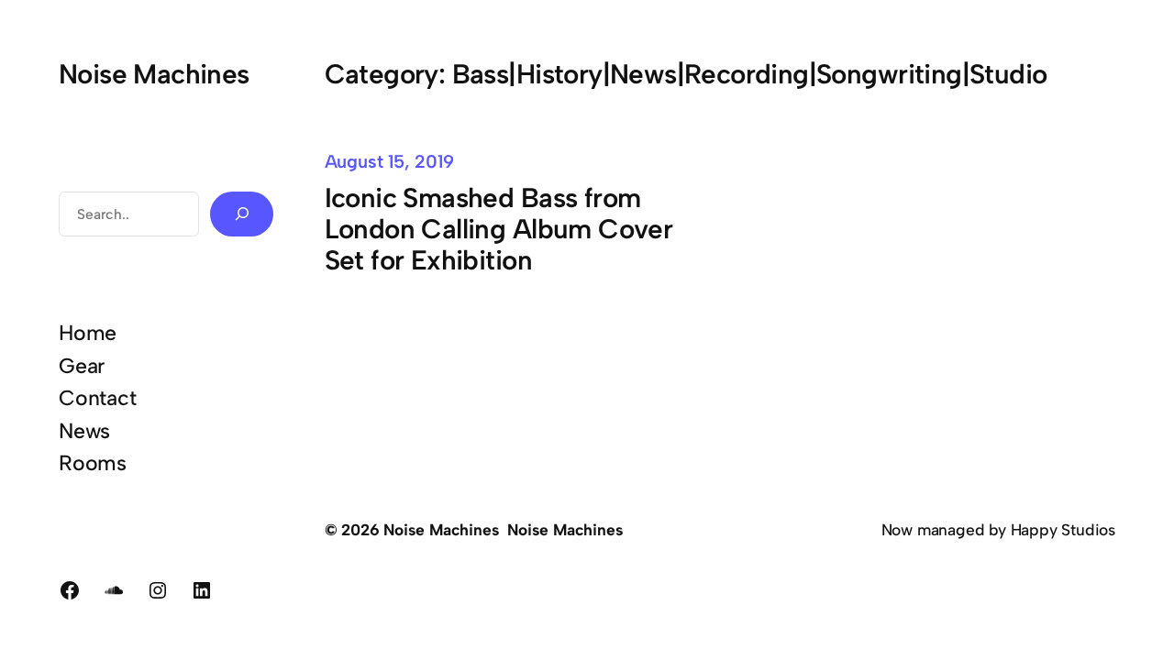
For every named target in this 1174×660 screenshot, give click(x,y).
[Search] (241, 214)
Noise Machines (154, 74)
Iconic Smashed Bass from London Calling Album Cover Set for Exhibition (499, 229)
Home (87, 333)
